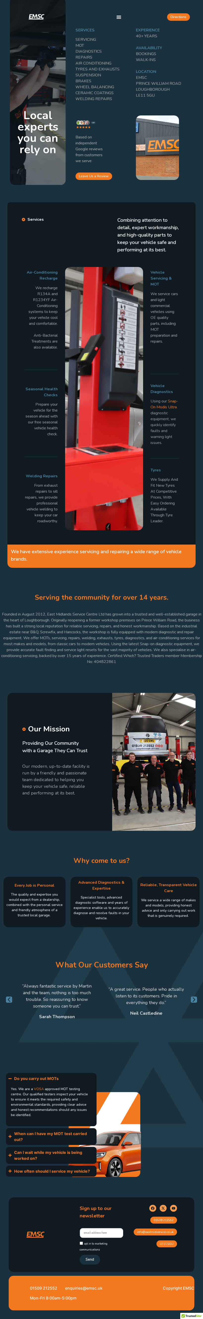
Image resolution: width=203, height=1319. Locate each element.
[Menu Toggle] (118, 17)
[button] (9, 1000)
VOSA (39, 1089)
